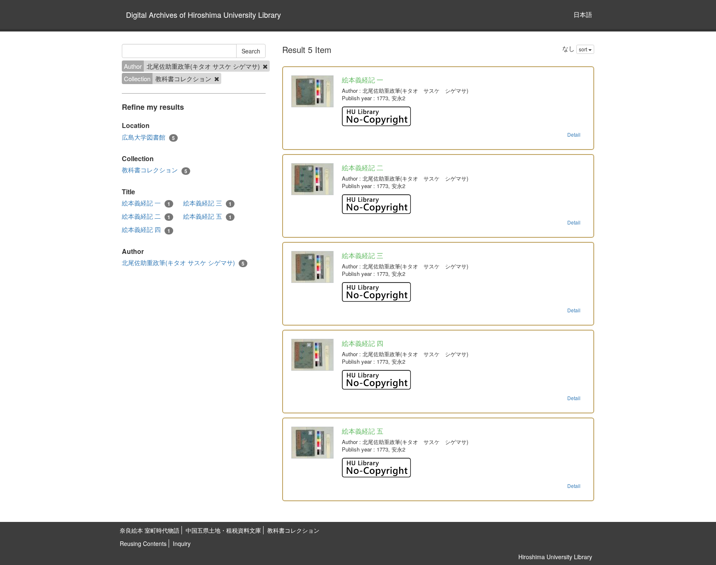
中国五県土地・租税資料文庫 (223, 530)
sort (583, 49)
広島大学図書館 (148, 137)
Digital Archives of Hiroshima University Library (203, 14)
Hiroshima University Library (555, 557)
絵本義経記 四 (146, 229)
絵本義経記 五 (207, 216)
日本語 (582, 14)
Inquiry (182, 543)
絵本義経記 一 (146, 203)
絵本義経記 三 (207, 203)
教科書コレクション (154, 169)
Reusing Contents (143, 543)
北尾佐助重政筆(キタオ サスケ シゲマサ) (183, 262)
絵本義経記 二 (146, 216)
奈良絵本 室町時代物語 (149, 530)
